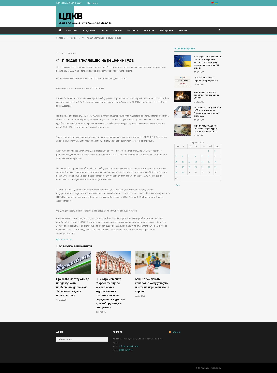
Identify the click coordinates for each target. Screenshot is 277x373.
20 (196, 167)
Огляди (117, 30)
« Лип (177, 185)
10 (176, 162)
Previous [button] (58, 283)
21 (202, 167)
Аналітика (71, 30)
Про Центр (92, 3)
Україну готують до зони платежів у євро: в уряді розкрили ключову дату (206, 129)
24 (176, 172)
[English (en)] (212, 2)
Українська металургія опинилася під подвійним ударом (206, 95)
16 (215, 162)
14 (202, 162)
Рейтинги (132, 30)
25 (183, 172)
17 (176, 167)
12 (189, 162)
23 (215, 167)
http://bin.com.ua (64, 239)
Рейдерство (166, 30)
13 (196, 162)
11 (183, 162)
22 (209, 167)
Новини (183, 30)
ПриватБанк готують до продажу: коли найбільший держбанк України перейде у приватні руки (72, 287)
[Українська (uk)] (216, 2)
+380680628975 (125, 350)
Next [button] (168, 283)
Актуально (89, 30)
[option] (73, 276)
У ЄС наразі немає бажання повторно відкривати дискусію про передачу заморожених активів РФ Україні (207, 62)
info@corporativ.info (128, 346)
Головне (175, 332)
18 (183, 167)
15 (209, 162)
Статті (104, 30)
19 (189, 167)
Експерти (149, 30)
